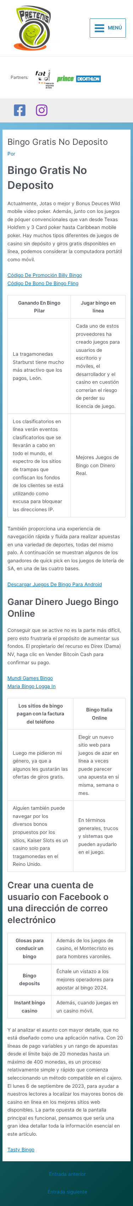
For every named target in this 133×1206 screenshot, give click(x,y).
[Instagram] (41, 110)
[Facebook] (19, 110)
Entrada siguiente (67, 1192)
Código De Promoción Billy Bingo (44, 275)
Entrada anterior (67, 1174)
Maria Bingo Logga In (31, 686)
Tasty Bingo (20, 1149)
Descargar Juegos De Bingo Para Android (54, 584)
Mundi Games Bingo (30, 678)
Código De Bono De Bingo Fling (42, 283)
